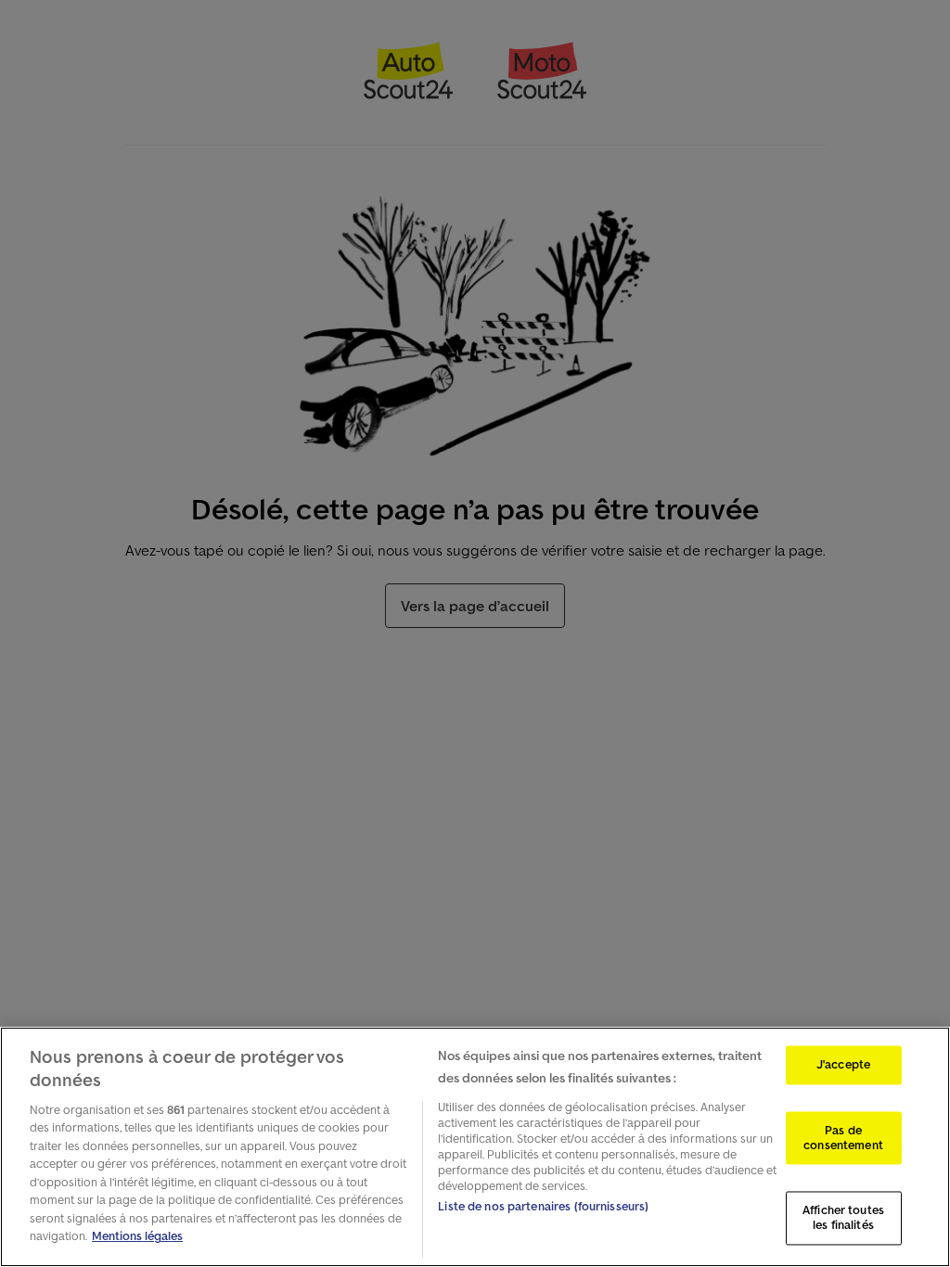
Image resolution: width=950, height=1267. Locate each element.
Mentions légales (137, 1236)
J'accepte (843, 1065)
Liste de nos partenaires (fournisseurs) (543, 1206)
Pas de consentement (843, 1138)
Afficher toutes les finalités (843, 1218)
